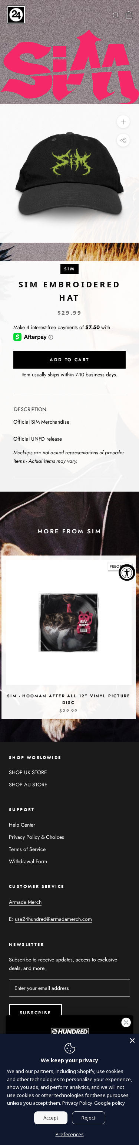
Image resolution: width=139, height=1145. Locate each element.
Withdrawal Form (28, 861)
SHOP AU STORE (28, 784)
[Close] (132, 1040)
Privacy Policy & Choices (36, 837)
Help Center (22, 824)
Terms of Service (27, 849)
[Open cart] (129, 14)
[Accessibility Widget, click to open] (127, 572)
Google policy (109, 1103)
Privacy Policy (77, 1103)
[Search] (116, 14)
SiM (69, 269)
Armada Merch (25, 902)
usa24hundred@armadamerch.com (53, 919)
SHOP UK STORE (28, 772)
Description (30, 409)
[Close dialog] (126, 1023)
